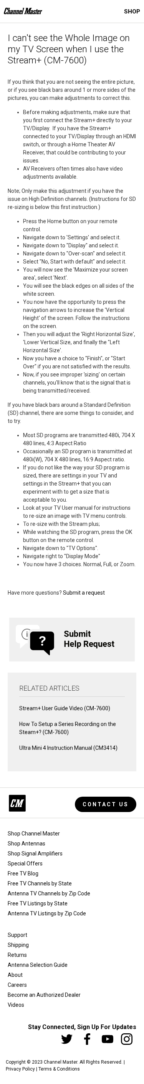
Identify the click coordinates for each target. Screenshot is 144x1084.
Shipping (18, 945)
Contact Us (106, 804)
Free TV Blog (23, 873)
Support (17, 935)
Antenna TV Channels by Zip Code (49, 893)
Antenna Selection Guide (38, 965)
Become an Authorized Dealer (44, 995)
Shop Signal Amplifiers (35, 853)
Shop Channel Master (34, 833)
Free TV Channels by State (40, 883)
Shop (132, 11)
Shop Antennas (26, 843)
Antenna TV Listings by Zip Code (47, 913)
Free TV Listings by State (38, 903)
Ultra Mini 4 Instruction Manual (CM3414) (68, 748)
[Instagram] (126, 1039)
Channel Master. (61, 1062)
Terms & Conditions (59, 1069)
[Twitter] (67, 1039)
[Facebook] (87, 1039)
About (15, 975)
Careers (17, 985)
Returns (17, 955)
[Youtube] (107, 1039)
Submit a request (84, 593)
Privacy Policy (20, 1069)
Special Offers (25, 863)
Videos (16, 1005)
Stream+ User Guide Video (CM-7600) (64, 708)
